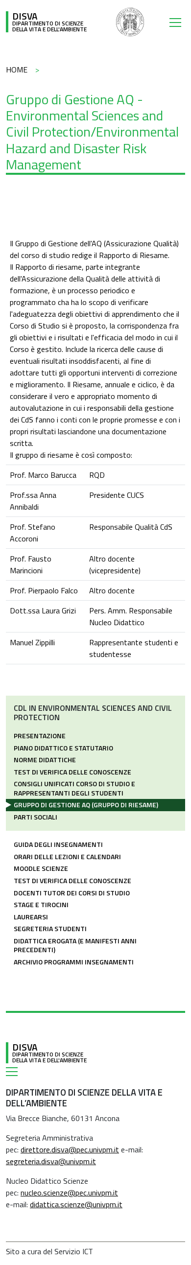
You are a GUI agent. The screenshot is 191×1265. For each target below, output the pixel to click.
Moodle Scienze (41, 868)
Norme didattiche (45, 759)
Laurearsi (31, 917)
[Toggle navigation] (177, 22)
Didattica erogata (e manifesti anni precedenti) (75, 945)
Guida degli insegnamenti (58, 844)
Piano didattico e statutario (63, 748)
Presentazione (40, 735)
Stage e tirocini (41, 904)
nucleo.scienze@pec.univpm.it (69, 1192)
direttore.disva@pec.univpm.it (70, 1149)
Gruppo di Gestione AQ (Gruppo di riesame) (86, 804)
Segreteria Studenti (50, 928)
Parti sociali (35, 817)
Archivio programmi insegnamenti (74, 962)
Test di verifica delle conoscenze (72, 772)
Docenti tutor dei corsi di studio (72, 893)
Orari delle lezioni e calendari (67, 856)
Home (16, 69)
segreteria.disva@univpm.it (51, 1161)
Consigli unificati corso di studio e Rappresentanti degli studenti (74, 787)
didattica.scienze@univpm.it (76, 1204)
